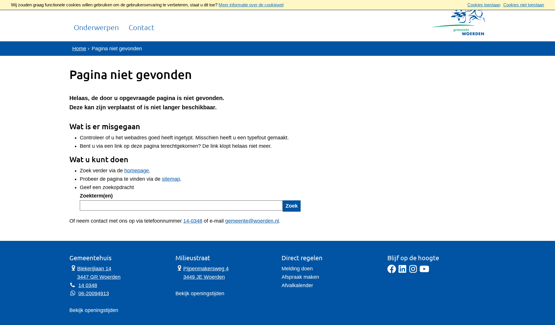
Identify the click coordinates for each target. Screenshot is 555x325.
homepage (136, 170)
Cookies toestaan (483, 4)
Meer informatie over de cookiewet (251, 4)
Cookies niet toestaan (523, 4)
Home (79, 48)
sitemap (171, 179)
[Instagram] (413, 271)
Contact (141, 28)
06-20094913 (93, 293)
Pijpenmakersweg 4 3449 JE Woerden (202, 272)
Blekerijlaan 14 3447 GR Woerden (95, 272)
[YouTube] (424, 271)
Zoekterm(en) (96, 196)
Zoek (292, 206)
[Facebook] (391, 271)
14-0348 (192, 221)
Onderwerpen (96, 28)
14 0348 (87, 285)
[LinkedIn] (402, 271)
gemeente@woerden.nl (252, 221)
